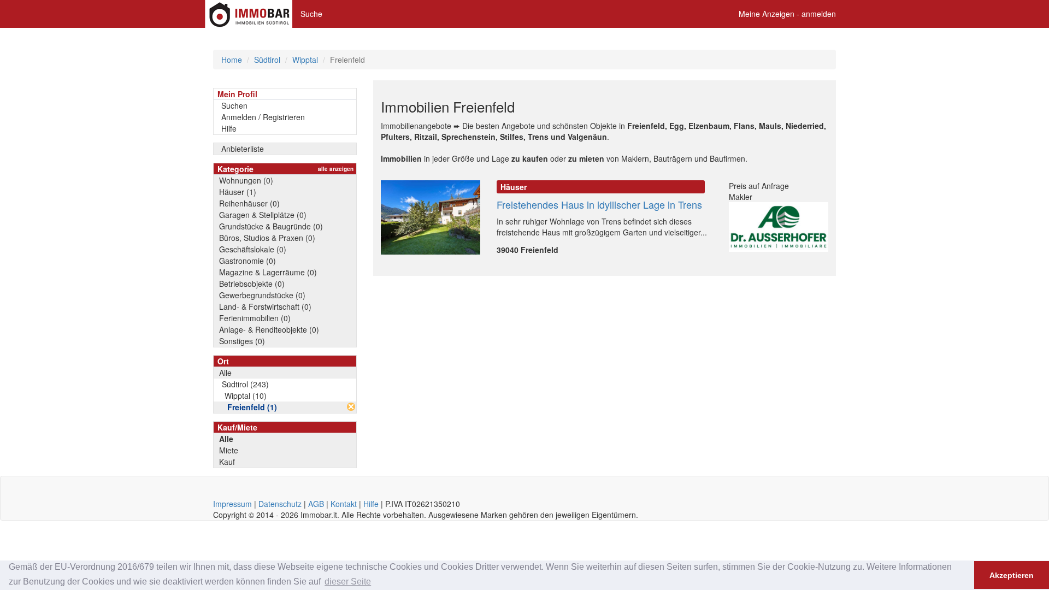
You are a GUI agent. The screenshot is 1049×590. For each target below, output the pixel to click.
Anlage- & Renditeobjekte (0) (269, 329)
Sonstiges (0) (242, 340)
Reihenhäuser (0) (249, 203)
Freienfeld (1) (252, 407)
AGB (316, 503)
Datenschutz (280, 503)
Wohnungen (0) (246, 180)
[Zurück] (351, 407)
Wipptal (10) (246, 395)
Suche (311, 13)
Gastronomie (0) (247, 260)
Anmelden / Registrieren (263, 116)
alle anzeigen (335, 169)
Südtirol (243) (245, 384)
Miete (228, 450)
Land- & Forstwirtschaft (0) (265, 306)
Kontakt (344, 503)
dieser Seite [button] (348, 581)
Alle (225, 372)
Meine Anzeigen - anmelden (787, 13)
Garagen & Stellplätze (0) (263, 214)
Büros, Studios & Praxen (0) (267, 237)
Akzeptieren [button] (1011, 575)
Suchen (234, 105)
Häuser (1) (237, 191)
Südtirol (267, 59)
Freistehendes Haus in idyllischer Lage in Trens (599, 204)
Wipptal (305, 59)
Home (231, 59)
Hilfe (229, 128)
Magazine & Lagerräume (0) (268, 272)
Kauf (227, 461)
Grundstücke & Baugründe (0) (271, 226)
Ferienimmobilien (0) (255, 317)
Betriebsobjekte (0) (252, 283)
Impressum (232, 503)
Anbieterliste (242, 148)
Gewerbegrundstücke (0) (262, 295)
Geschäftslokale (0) (252, 249)
